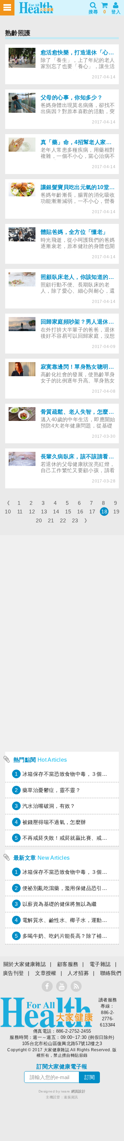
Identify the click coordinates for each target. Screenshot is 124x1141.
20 (39, 520)
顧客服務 (68, 964)
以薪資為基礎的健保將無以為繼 (59, 904)
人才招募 (78, 973)
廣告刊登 (13, 973)
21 (51, 520)
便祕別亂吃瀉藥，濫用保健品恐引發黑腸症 (72, 888)
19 (116, 511)
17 (92, 511)
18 (104, 511)
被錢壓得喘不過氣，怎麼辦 (54, 822)
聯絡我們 (111, 973)
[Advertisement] (62, 686)
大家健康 (46, 1012)
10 (8, 511)
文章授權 (45, 973)
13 (44, 511)
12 (32, 511)
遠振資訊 (71, 1097)
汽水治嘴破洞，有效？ (48, 806)
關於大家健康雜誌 (24, 964)
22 (63, 520)
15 (68, 511)
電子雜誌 (100, 964)
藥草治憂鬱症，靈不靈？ (51, 790)
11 (20, 511)
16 (80, 511)
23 (75, 520)
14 (56, 511)
